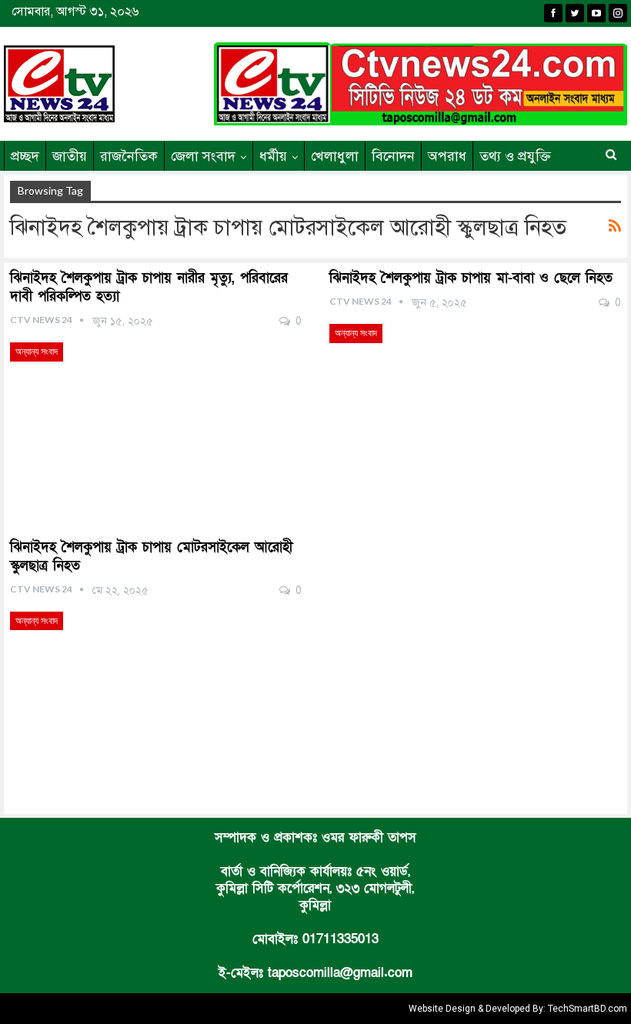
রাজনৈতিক (129, 156)
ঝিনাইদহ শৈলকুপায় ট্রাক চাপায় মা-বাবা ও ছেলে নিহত (471, 278)
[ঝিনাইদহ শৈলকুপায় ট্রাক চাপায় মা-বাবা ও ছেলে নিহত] (475, 408)
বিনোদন (393, 156)
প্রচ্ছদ (25, 156)
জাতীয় (69, 156)
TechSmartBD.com (587, 1008)
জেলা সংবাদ (203, 156)
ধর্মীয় (273, 156)
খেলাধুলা (335, 156)
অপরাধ (447, 156)
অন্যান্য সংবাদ (36, 351)
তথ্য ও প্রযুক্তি (515, 156)
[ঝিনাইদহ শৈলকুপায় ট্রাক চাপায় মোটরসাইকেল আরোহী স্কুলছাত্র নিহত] (156, 696)
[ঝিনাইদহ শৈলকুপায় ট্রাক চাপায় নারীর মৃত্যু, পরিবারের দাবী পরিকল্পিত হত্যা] (156, 427)
